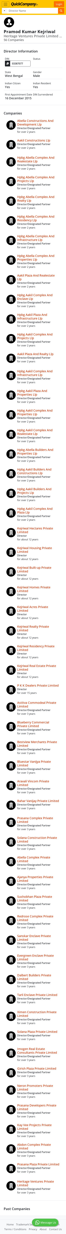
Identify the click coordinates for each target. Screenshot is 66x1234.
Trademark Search (26, 1224)
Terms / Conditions (15, 1229)
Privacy (33, 1229)
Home (10, 1224)
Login (59, 4)
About (43, 1229)
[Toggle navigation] (5, 4)
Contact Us (55, 1229)
